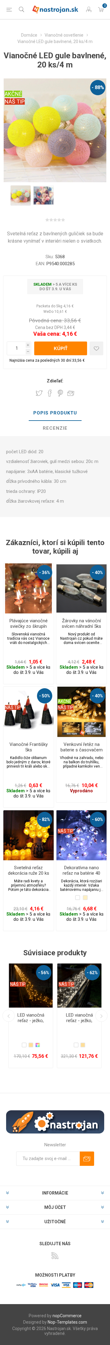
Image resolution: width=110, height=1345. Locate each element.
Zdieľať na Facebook (49, 393)
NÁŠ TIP (15, 101)
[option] (20, 195)
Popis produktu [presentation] (55, 413)
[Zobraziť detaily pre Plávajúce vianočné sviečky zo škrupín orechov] (28, 588)
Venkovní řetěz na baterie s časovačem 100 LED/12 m (82, 750)
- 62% (43, 972)
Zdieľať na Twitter (39, 393)
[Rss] (55, 1255)
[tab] (55, 413)
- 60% (97, 819)
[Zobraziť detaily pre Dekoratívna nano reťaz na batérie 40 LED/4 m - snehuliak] (81, 835)
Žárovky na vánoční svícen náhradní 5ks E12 (81, 626)
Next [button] (101, 1016)
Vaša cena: (47, 334)
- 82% (44, 819)
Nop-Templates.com (67, 1322)
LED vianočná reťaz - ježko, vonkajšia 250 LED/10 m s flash (31, 1023)
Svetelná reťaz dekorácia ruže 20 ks (28, 870)
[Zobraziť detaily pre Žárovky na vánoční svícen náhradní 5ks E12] (81, 588)
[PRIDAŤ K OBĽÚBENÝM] (96, 348)
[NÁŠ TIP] (12, 690)
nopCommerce (67, 1315)
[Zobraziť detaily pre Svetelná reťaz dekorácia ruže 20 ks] (28, 835)
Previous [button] (8, 1016)
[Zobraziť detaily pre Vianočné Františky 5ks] (28, 712)
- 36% (44, 572)
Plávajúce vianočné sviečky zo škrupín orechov (28, 626)
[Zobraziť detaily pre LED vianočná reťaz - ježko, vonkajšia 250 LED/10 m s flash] (31, 986)
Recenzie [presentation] (55, 428)
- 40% (97, 572)
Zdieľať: (55, 381)
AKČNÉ (13, 94)
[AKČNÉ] (64, 690)
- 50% (44, 695)
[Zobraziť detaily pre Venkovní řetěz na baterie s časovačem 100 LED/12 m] (81, 712)
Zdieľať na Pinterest (60, 393)
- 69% (92, 972)
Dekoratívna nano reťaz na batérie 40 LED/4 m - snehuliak (81, 873)
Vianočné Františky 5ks (28, 747)
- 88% (98, 87)
